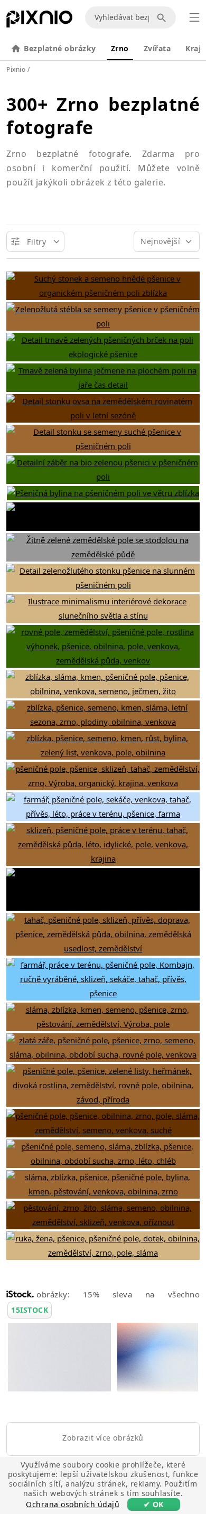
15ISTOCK (29, 1310)
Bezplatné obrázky (60, 48)
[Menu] (194, 17)
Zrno (120, 48)
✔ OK (154, 1504)
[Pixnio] (39, 21)
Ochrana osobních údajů (72, 1504)
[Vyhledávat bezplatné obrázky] (163, 17)
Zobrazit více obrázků (103, 1438)
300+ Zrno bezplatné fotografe (103, 115)
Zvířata (157, 48)
